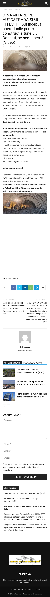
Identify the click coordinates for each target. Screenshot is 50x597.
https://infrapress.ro (25, 350)
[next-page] (8, 406)
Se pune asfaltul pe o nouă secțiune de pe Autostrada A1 (21, 500)
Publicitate (29, 589)
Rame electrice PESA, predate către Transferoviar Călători (24, 507)
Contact (38, 589)
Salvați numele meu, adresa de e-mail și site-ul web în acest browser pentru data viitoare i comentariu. (23, 467)
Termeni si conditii (16, 589)
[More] (43, 287)
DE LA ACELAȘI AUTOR (32, 363)
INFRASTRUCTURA (15, 9)
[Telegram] (36, 287)
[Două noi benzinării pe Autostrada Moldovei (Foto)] (9, 372)
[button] (4, 3)
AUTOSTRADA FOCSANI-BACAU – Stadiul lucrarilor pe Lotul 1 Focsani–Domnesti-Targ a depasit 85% (13, 308)
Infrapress (12, 47)
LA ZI (4, 376)
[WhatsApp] (30, 287)
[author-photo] (25, 343)
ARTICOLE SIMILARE (12, 363)
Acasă (5, 9)
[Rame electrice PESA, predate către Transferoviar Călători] (9, 396)
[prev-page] (4, 406)
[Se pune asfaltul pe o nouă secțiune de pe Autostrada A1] (9, 384)
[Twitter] (19, 287)
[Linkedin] (25, 287)
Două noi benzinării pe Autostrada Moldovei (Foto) (24, 493)
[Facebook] (13, 287)
